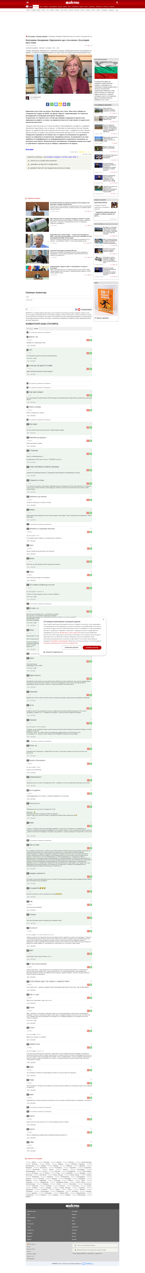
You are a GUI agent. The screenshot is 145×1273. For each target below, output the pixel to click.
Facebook (49, 157)
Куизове (74, 1239)
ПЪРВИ (36, 328)
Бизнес (60, 6)
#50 (34, 1034)
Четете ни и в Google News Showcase (43, 161)
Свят (41, 6)
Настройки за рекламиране (59, 641)
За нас (28, 1246)
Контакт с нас (30, 1256)
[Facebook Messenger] (56, 104)
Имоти (65, 6)
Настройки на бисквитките (52, 643)
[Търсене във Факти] (117, 2)
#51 (35, 1020)
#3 (33, 535)
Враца (57, 10)
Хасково (71, 10)
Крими (81, 6)
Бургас (43, 10)
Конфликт (112, 6)
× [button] (103, 619)
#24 (34, 1051)
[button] (53, 652)
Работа (29, 1251)
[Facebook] (47, 104)
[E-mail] (60, 104)
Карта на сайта (31, 1249)
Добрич (52, 10)
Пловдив (33, 10)
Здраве (74, 1233)
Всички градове (42, 36)
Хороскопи (92, 6)
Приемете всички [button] (92, 647)
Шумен (98, 10)
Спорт (86, 6)
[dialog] (72, 636)
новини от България (104, 105)
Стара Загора (64, 10)
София (28, 10)
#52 (35, 622)
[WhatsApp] (52, 104)
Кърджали (111, 10)
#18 (35, 358)
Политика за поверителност (69, 643)
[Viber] (64, 104)
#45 (35, 596)
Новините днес (31, 1211)
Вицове (29, 1239)
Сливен (93, 10)
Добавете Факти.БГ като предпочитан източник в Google (50, 168)
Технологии (75, 6)
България (35, 6)
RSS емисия (32, 1244)
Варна (39, 10)
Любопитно (99, 6)
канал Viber (72, 157)
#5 (33, 591)
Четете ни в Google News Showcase (86, 1245)
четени (100, 224)
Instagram (57, 157)
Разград (88, 10)
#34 (35, 668)
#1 (33, 726)
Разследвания (53, 6)
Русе (48, 10)
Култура (106, 6)
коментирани (108, 224)
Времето (29, 1236)
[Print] (68, 104)
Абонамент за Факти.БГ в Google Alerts (44, 164)
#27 (34, 767)
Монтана (76, 10)
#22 (34, 934)
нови (115, 224)
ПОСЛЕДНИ (30, 328)
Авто (69, 6)
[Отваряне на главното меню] (27, 2)
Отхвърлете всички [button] (71, 647)
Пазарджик (104, 10)
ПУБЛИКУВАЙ (86, 310)
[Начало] (72, 2)
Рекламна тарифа (31, 1253)
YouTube (64, 157)
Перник (82, 10)
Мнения (46, 6)
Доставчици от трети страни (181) (70, 632)
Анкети (74, 1236)
